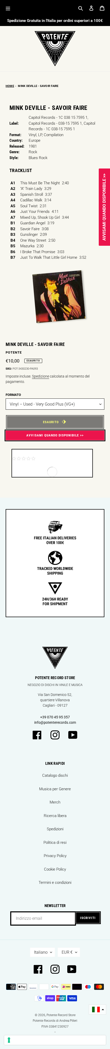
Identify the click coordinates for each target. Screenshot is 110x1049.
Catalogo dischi (55, 775)
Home (10, 86)
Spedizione (40, 376)
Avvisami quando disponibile (52, 435)
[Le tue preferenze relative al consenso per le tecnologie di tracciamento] (55, 1040)
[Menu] (8, 8)
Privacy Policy (55, 855)
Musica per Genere (55, 789)
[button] (97, 1009)
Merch (55, 802)
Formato (13, 395)
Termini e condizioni (55, 882)
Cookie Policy (55, 869)
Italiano (41, 952)
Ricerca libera (55, 815)
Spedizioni (55, 829)
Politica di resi (55, 842)
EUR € (67, 952)
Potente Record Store (61, 1015)
